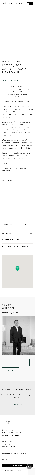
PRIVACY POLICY (8, 447)
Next (27, 224)
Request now (17, 404)
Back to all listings (11, 61)
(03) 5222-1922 (7, 430)
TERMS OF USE (8, 444)
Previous (8, 224)
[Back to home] (12, 3)
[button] (17, 268)
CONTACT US (7, 442)
